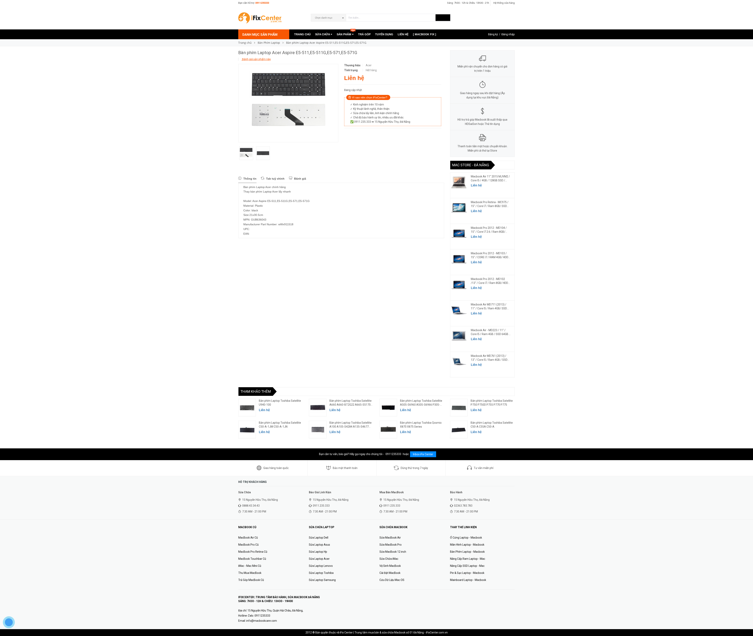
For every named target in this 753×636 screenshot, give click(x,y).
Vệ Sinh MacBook (390, 565)
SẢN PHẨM (346, 32)
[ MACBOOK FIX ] (424, 34)
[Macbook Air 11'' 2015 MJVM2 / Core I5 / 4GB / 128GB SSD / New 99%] (459, 182)
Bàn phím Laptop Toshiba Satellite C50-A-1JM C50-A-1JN (280, 424)
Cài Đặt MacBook (389, 572)
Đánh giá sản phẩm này (256, 59)
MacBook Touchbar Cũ (252, 558)
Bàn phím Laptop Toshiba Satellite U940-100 (280, 402)
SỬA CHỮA (323, 34)
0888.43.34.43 (251, 505)
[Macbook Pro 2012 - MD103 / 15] (459, 259)
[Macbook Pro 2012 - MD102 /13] (459, 285)
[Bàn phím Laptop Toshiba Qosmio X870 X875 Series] (388, 429)
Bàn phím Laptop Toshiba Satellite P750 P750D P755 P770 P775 (492, 402)
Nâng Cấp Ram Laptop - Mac (467, 558)
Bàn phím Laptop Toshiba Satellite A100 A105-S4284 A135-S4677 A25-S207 (350, 425)
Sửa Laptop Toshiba (321, 572)
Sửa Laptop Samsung (322, 579)
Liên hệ (476, 185)
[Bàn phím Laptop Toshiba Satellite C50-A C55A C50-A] (459, 429)
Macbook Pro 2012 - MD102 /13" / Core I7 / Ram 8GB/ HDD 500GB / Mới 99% (489, 281)
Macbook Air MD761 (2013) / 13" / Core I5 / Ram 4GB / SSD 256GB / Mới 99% (489, 358)
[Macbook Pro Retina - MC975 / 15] (459, 208)
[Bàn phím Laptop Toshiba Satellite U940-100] (247, 407)
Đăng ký (493, 34)
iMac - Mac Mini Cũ (249, 565)
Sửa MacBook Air (390, 537)
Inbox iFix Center (423, 454)
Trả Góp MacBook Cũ (251, 579)
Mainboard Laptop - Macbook (468, 579)
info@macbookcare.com (261, 620)
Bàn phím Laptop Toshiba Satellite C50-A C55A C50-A (492, 424)
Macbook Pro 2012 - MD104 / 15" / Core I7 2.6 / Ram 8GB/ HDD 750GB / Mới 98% (489, 230)
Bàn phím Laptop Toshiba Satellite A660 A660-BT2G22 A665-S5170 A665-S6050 (350, 403)
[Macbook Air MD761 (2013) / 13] (459, 362)
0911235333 (262, 2)
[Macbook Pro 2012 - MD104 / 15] (459, 234)
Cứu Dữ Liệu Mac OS (391, 579)
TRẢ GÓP (364, 34)
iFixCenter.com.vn (437, 632)
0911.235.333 (321, 505)
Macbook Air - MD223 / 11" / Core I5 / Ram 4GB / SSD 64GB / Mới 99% (490, 332)
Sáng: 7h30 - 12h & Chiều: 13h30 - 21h (468, 2)
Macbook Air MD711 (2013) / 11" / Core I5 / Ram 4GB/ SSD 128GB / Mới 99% (489, 306)
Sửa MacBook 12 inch (392, 551)
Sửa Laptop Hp (318, 551)
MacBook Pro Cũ (248, 544)
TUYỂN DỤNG (384, 34)
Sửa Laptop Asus (319, 544)
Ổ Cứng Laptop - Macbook (466, 537)
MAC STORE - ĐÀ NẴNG (470, 165)
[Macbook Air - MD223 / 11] (459, 336)
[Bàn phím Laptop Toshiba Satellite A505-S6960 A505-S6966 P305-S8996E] (388, 407)
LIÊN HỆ (403, 34)
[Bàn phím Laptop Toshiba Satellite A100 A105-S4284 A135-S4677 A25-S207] (317, 429)
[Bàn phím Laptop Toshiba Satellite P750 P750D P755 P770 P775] (459, 407)
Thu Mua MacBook (249, 572)
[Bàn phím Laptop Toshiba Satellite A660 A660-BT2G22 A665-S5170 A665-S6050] (317, 407)
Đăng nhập (508, 34)
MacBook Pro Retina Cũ (252, 551)
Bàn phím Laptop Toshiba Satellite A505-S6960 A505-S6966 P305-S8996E (421, 403)
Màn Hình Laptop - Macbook (467, 544)
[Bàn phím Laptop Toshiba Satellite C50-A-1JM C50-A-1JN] (247, 429)
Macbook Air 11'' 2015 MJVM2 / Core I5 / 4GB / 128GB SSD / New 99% (490, 178)
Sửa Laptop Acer (319, 558)
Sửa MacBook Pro (390, 544)
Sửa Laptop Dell (318, 537)
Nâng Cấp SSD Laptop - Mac (467, 565)
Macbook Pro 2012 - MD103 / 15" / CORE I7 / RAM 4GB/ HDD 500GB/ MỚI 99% (489, 255)
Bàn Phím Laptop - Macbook (467, 551)
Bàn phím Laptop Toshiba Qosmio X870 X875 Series (421, 424)
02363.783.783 (463, 505)
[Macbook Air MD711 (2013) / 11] (459, 310)
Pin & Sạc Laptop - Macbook (467, 572)
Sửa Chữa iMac (388, 558)
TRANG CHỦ (302, 34)
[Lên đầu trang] (746, 624)
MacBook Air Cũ (248, 537)
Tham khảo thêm (255, 391)
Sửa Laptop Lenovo (321, 565)
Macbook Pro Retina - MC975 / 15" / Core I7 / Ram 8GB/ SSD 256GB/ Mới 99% (489, 204)
